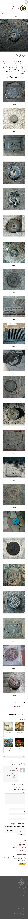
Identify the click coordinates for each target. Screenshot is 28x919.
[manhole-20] (14, 602)
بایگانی (2, 14)
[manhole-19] (14, 575)
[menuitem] (15, 702)
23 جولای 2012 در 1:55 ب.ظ (13, 770)
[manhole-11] (14, 360)
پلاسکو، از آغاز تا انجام (22, 843)
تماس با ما (23, 903)
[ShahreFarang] (14, 8)
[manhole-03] (14, 146)
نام (24, 807)
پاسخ (16, 780)
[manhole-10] (14, 334)
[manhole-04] (14, 172)
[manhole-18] (14, 548)
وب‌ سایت (23, 817)
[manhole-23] (14, 683)
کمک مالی (23, 902)
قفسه (16, 14)
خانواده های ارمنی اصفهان (21, 849)
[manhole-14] (14, 441)
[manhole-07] (14, 253)
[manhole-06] (14, 226)
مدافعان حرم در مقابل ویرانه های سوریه (19, 848)
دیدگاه (24, 792)
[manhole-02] (14, 119)
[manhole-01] (14, 92)
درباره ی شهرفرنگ (22, 895)
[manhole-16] (14, 495)
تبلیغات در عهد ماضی (22, 844)
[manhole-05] (14, 199)
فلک (21, 910)
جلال (17, 769)
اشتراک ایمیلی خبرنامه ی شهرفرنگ (20, 917)
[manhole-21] (14, 629)
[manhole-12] (14, 387)
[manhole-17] (14, 522)
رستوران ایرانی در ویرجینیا (18, 756)
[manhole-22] (14, 656)
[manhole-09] (14, 307)
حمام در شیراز (8, 756)
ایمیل (24, 812)
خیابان (19, 706)
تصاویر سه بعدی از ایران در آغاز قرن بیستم (15, 913)
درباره (16, 16)
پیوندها (24, 900)
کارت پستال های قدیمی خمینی (18, 907)
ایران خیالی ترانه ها (22, 851)
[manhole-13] (14, 414)
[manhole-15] (14, 468)
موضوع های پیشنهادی (21, 899)
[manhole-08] (14, 280)
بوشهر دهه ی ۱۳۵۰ (22, 846)
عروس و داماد (20, 909)
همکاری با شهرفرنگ (21, 897)
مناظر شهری (16, 706)
